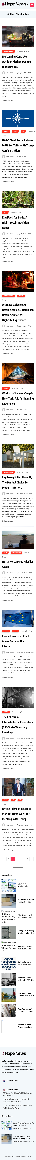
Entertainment (8, 296)
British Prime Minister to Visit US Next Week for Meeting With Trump (16, 814)
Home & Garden (8, 51)
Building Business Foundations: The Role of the (24, 963)
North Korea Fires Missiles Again (18, 564)
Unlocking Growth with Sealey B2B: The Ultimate (26, 979)
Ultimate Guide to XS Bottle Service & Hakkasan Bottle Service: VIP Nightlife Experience (18, 312)
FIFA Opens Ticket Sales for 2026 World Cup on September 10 (17, 1094)
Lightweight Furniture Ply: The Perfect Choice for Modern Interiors (17, 482)
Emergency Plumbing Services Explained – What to (26, 932)
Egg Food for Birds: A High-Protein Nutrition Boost (15, 222)
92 (27, 859)
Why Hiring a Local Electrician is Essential (26, 916)
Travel (21, 296)
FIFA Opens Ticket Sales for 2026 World (26, 994)
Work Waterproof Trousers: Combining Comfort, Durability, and (26, 1010)
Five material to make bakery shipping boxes (26, 900)
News (15, 131)
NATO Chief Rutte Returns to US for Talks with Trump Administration (18, 145)
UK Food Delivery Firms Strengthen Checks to (24, 1025)
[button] (32, 5)
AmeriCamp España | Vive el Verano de (25, 947)
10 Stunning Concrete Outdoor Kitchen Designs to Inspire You (16, 61)
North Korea (16, 552)
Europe (5, 131)
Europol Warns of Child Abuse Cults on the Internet (15, 641)
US (23, 131)
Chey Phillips (10, 73)
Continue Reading (7, 100)
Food (5, 212)
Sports (5, 712)
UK (13, 800)
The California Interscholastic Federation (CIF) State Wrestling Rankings (17, 724)
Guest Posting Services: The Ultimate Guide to (24, 885)
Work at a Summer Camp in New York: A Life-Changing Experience (18, 398)
